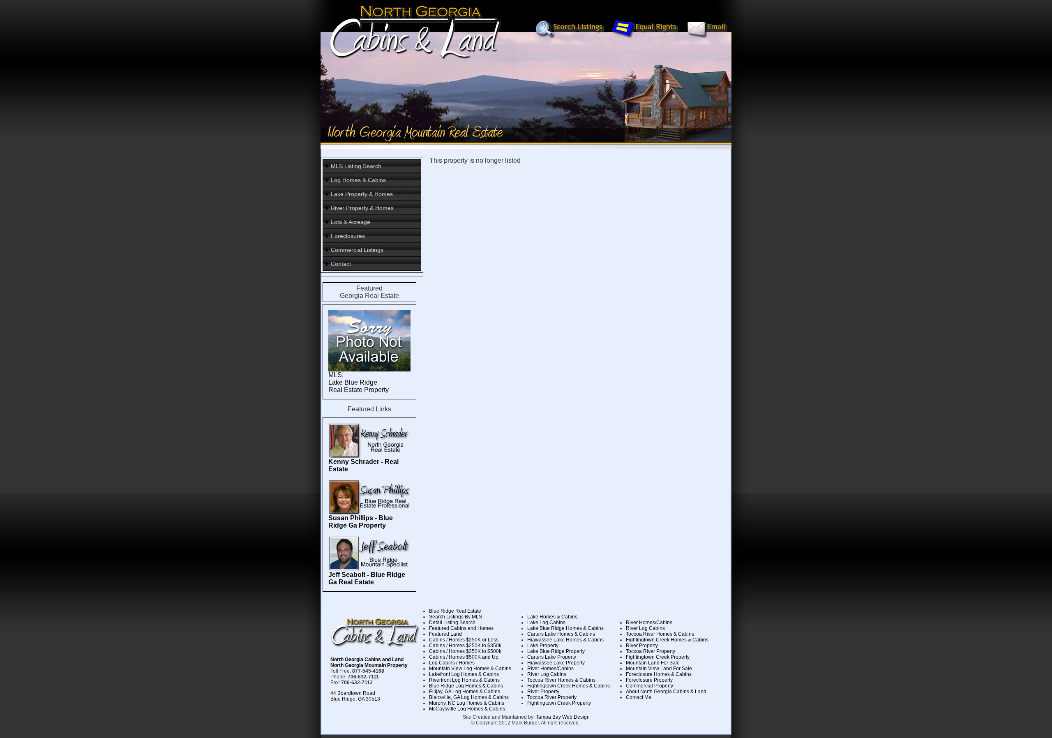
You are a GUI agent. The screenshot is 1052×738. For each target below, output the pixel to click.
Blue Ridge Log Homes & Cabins (466, 686)
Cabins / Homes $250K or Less (463, 640)
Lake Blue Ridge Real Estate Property (358, 386)
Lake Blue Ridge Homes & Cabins (565, 628)
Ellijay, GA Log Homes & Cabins (464, 691)
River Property (543, 691)
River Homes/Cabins (550, 668)
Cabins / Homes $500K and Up (463, 657)
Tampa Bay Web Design (563, 717)
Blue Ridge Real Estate (455, 611)
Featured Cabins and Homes (461, 628)
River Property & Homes (362, 208)
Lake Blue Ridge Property (556, 651)
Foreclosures (348, 236)
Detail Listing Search (452, 622)
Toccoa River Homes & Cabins (561, 680)
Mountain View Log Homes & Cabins (470, 668)
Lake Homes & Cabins (552, 617)
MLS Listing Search (356, 166)
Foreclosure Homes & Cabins (659, 674)
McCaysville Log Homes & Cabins (467, 709)
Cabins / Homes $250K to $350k (465, 645)
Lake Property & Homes (362, 194)
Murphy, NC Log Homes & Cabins (466, 703)
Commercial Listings (357, 250)
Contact (341, 264)
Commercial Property (649, 686)
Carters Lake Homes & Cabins (561, 634)
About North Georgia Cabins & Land (666, 691)
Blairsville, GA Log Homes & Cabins (469, 697)
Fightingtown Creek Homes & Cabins (568, 686)
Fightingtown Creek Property (559, 703)
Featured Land (445, 634)
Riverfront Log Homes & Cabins (464, 680)
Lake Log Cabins (546, 622)
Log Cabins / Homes (452, 663)
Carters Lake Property (551, 657)
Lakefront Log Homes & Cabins (464, 674)
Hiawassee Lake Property (556, 663)
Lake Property (542, 645)
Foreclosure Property (649, 680)
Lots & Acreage (350, 222)
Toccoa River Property (552, 697)
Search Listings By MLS (455, 617)
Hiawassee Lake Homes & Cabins (565, 640)
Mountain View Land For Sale (659, 668)
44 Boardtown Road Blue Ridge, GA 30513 (355, 696)
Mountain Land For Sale (653, 663)
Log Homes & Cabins (358, 180)
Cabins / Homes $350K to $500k (465, 651)
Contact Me (638, 697)
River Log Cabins (546, 674)
